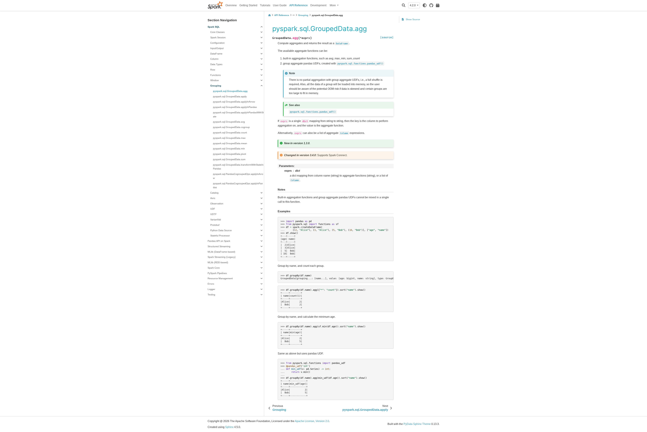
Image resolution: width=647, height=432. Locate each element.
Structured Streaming (219, 246)
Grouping (215, 85)
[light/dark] (424, 5)
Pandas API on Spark (219, 241)
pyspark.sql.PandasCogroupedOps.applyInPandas (238, 185)
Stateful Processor (220, 235)
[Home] (269, 15)
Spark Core (214, 267)
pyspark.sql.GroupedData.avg (229, 121)
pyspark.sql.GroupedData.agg (230, 91)
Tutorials (265, 5)
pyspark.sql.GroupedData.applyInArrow (234, 101)
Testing (211, 294)
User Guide (280, 5)
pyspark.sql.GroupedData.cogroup (231, 127)
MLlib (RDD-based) (218, 262)
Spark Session (218, 37)
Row (212, 69)
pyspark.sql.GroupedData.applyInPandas (235, 107)
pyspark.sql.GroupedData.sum (229, 159)
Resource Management (220, 278)
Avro (212, 198)
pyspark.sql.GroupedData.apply (230, 96)
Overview (231, 5)
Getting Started (248, 5)
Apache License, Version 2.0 (312, 421)
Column (214, 58)
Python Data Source (221, 230)
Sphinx (229, 427)
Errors (211, 283)
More (333, 5)
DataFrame (216, 53)
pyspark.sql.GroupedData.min (229, 148)
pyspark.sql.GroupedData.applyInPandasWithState (238, 114)
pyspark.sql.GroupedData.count (230, 132)
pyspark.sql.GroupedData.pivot (229, 154)
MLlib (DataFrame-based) (221, 251)
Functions (215, 75)
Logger (211, 289)
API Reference (298, 5)
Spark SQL (214, 26)
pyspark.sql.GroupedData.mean (230, 143)
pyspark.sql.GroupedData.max (229, 138)
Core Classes (217, 32)
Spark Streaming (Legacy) (222, 257)
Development (318, 5)
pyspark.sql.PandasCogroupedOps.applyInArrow (238, 176)
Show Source (412, 19)
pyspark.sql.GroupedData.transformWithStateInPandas (238, 166)
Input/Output (217, 48)
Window (214, 80)
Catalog (214, 192)
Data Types (216, 64)
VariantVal (215, 219)
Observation (216, 203)
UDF (212, 208)
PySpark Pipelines (217, 273)
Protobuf (214, 225)
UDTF (213, 214)
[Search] (404, 5)
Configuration (217, 42)
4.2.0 (413, 5)
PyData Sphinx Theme (417, 424)
